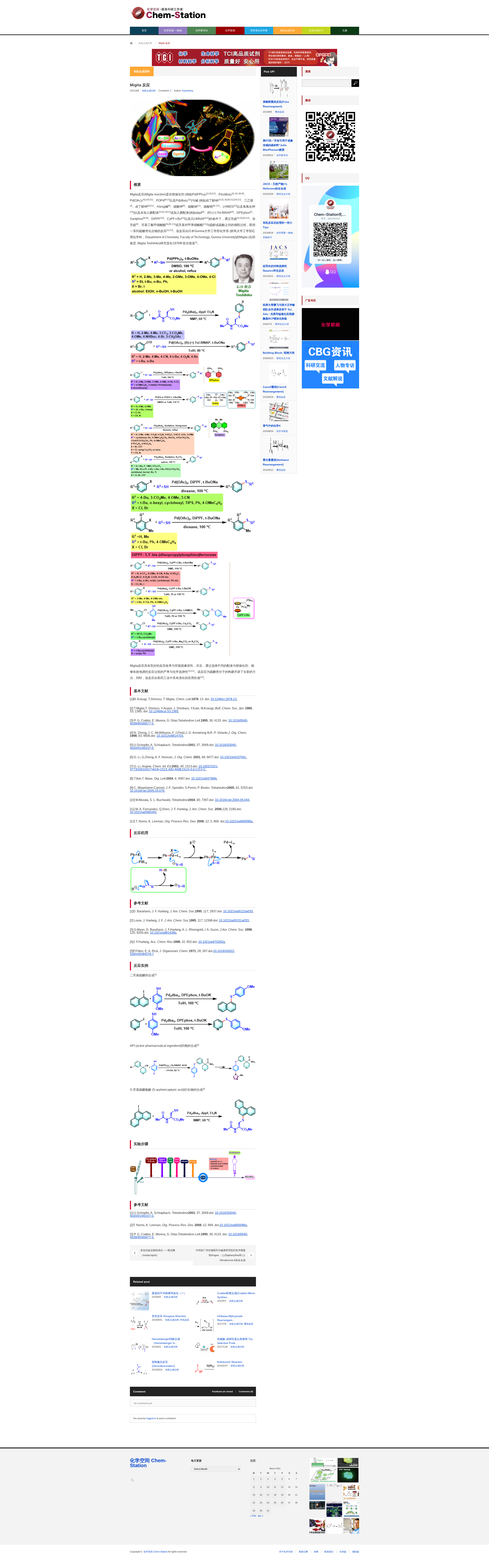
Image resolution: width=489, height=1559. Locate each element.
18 (275, 1495)
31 (268, 1511)
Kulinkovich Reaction (229, 1361)
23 (261, 1503)
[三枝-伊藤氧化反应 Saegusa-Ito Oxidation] (334, 1485)
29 (254, 1511)
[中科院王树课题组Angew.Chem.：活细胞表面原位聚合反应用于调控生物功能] (351, 1509)
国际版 (355, 1551)
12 (282, 1487)
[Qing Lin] (351, 1526)
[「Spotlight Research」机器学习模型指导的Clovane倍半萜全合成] (334, 1509)
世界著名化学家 (259, 30)
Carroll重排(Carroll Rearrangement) (274, 389)
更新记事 (303, 1551)
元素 (344, 30)
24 (268, 1503)
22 (254, 1503)
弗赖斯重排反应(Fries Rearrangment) (276, 104)
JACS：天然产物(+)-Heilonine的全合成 (275, 186)
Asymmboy (187, 90)
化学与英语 (282, 431)
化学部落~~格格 (173, 30)
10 (268, 1487)
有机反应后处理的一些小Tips (277, 225)
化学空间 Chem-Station (148, 1463)
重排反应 (248, 1324)
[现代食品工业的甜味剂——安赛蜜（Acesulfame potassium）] (351, 1492)
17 (268, 1495)
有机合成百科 (287, 30)
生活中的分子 (316, 30)
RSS (132, 1479)
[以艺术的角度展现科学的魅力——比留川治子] (317, 1505)
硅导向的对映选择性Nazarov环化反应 (275, 268)
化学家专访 (201, 30)
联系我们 (329, 1551)
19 (282, 1495)
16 (261, 1495)
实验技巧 (267, 237)
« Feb (253, 1516)
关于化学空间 (286, 1551)
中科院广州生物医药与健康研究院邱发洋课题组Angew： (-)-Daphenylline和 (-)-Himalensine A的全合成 (220, 1255)
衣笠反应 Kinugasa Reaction (169, 1316)
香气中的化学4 (271, 425)
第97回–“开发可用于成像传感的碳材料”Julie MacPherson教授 (278, 145)
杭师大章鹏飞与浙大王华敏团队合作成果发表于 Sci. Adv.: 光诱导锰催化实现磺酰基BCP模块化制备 (279, 311)
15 (254, 1495)
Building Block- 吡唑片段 (279, 352)
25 (275, 1503)
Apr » (260, 1516)
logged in (151, 1418)
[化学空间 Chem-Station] (168, 12)
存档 (316, 1551)
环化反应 (184, 1320)
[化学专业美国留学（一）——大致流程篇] (317, 1526)
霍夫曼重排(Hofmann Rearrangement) (276, 462)
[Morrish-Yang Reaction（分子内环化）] (334, 1526)
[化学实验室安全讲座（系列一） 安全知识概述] (317, 1492)
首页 (144, 30)
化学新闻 (230, 30)
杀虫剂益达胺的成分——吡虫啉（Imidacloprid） (157, 1253)
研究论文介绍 (283, 194)
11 (275, 1487)
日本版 (342, 1551)
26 (282, 1503)
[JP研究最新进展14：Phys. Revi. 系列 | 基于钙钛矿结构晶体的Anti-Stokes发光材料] (334, 1470)
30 (261, 1511)
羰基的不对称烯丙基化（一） (169, 1293)
